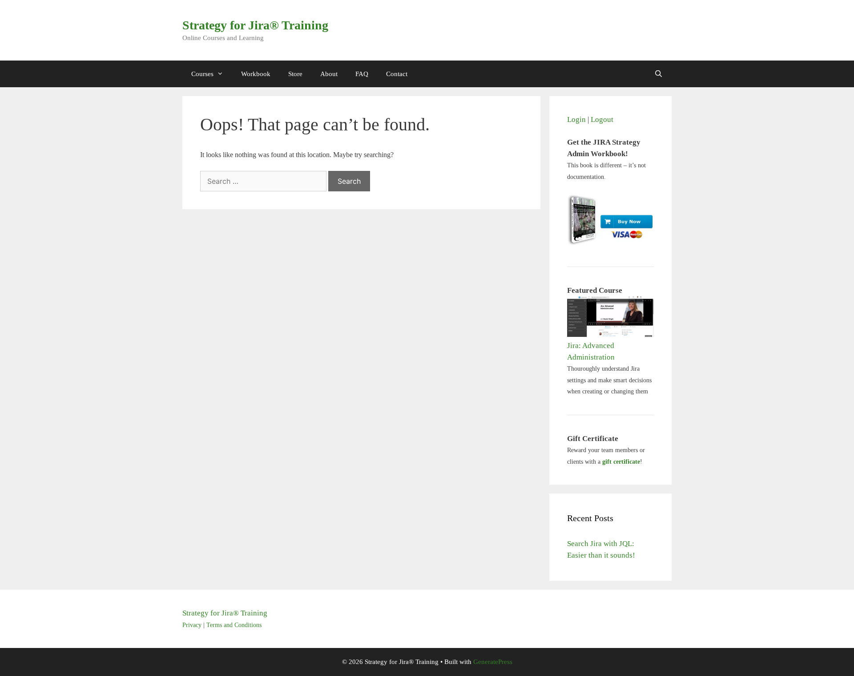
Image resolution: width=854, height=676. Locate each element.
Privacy (191, 625)
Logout (602, 119)
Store (295, 73)
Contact (396, 73)
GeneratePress (492, 661)
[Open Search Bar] (658, 74)
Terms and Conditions (234, 625)
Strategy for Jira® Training (255, 25)
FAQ (361, 73)
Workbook (255, 73)
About (329, 73)
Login (576, 119)
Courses (202, 73)
